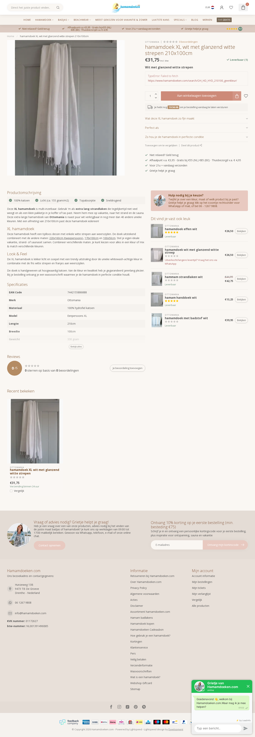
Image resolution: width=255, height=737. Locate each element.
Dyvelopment (175, 729)
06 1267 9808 (23, 602)
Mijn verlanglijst (201, 594)
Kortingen (136, 641)
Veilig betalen (138, 659)
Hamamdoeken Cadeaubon (147, 629)
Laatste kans (160, 19)
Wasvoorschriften (141, 671)
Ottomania (152, 42)
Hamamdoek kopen (142, 623)
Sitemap (135, 689)
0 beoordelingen (188, 41)
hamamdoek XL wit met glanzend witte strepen (34, 471)
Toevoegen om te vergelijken (161, 145)
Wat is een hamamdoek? (145, 677)
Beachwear (81, 19)
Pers (133, 653)
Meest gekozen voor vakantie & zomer (121, 19)
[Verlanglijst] (231, 7)
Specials (179, 19)
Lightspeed (136, 729)
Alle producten (200, 605)
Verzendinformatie (141, 665)
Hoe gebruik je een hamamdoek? (150, 635)
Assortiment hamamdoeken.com (150, 611)
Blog (194, 19)
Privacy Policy (138, 588)
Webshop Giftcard (141, 683)
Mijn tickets (199, 588)
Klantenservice (139, 647)
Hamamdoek (43, 19)
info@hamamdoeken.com (30, 613)
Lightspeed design (154, 729)
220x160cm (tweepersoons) (66, 238)
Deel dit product (190, 145)
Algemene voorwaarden (144, 594)
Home (27, 19)
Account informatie (203, 576)
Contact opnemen (49, 545)
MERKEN (207, 19)
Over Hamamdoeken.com (145, 582)
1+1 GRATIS (224, 19)
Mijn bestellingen (202, 582)
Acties (134, 600)
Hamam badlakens (141, 617)
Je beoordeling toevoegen (127, 368)
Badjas (62, 19)
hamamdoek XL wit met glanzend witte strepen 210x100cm (54, 36)
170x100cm (92, 238)
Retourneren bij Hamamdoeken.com (152, 576)
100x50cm (109, 238)
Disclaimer (136, 605)
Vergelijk (19, 490)
